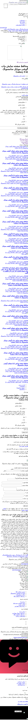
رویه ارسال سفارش (20, 606)
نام (27, 492)
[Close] (27, 459)
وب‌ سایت (25, 498)
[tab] (12, 385)
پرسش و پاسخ (21, 388)
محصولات (22, 20)
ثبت (26, 136)
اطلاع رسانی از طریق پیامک (19, 132)
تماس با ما (22, 611)
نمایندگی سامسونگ (12, 556)
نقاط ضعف (25, 485)
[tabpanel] (14, 714)
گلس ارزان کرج (24, 555)
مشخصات (22, 386)
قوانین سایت (21, 604)
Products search (22, 4)
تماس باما (22, 22)
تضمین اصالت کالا (20, 592)
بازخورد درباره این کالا (22, 62)
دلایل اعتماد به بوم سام (19, 603)
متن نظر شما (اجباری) (22, 490)
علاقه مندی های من (23, 701)
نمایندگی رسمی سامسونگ (13, 555)
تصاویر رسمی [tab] (18, 711)
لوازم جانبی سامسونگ (19, 76)
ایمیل (26, 495)
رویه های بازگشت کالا (19, 596)
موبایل (9, 30)
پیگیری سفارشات (20, 25)
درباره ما (22, 23)
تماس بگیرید (25, 95)
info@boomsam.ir (16, 569)
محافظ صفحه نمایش (17, 30)
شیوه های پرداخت (20, 616)
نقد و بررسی (21, 385)
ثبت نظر (25, 553)
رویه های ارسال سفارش (18, 613)
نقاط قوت (25, 482)
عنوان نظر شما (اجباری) (21, 478)
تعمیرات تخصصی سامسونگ (18, 593)
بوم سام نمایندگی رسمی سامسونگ (19, 29)
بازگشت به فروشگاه (22, 704)
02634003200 (24, 564)
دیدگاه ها (22, 389)
